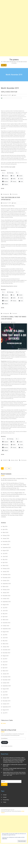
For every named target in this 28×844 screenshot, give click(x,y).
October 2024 (6, 580)
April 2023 (5, 616)
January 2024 (6, 592)
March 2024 (5, 586)
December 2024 (6, 574)
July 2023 (5, 607)
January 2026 (6, 538)
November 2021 (6, 652)
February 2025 (6, 568)
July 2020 (5, 691)
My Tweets (3, 723)
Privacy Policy (6, 799)
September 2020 (7, 685)
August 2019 (6, 709)
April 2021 (5, 667)
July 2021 (5, 658)
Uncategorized (6, 194)
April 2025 (5, 562)
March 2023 (5, 619)
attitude (12, 460)
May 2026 (5, 526)
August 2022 (6, 631)
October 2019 (6, 703)
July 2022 (5, 634)
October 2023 (6, 598)
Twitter (4, 802)
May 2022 (5, 640)
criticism (16, 460)
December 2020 (6, 676)
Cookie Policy (4, 838)
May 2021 (5, 664)
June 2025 (5, 556)
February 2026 (6, 535)
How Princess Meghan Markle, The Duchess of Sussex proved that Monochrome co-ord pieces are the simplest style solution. (13, 494)
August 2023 (6, 604)
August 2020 (6, 688)
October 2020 (6, 682)
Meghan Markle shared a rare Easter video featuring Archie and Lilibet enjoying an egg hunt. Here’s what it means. (14, 774)
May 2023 (5, 613)
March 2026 (5, 532)
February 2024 (6, 589)
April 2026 (5, 529)
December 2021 (6, 649)
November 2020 (6, 679)
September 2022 (7, 628)
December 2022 (6, 622)
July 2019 (5, 713)
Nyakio (14, 95)
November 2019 (6, 700)
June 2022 (5, 637)
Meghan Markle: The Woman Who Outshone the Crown (15, 764)
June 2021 (5, 661)
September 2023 (7, 601)
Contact (4, 794)
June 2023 (5, 610)
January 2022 (6, 646)
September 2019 (7, 706)
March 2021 (5, 670)
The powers (14, 59)
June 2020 (5, 694)
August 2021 (6, 655)
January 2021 (6, 673)
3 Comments (14, 194)
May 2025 (5, 559)
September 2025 (7, 547)
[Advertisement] (14, 14)
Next (9, 468)
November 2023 (6, 595)
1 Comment (14, 313)
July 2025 (5, 553)
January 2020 (6, 697)
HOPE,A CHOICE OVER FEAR (9, 92)
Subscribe (4, 742)
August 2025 (6, 550)
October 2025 (6, 544)
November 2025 (6, 541)
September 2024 (7, 583)
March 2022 (5, 643)
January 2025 (6, 571)
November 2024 (6, 577)
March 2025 (5, 565)
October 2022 (6, 625)
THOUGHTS (5, 460)
